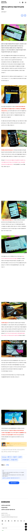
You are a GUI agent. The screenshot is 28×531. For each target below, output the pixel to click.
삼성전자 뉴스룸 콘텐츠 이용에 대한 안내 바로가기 (10, 478)
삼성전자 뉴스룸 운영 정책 (5, 505)
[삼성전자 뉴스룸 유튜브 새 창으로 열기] (2, 521)
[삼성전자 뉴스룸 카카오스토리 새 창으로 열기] (15, 521)
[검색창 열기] (20, 2)
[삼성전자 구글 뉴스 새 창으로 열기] (2, 524)
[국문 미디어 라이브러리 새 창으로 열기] (21, 521)
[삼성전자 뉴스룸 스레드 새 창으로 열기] (18, 521)
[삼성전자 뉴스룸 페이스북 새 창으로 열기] (9, 521)
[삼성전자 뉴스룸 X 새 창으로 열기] (12, 521)
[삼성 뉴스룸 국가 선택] (22, 2)
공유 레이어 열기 (25, 15)
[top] (26, 529)
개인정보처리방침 (4, 507)
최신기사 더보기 (13, 482)
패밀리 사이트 (4, 528)
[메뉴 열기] (25, 2)
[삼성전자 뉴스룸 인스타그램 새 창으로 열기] (5, 521)
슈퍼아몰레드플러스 (6, 459)
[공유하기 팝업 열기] (26, 527)
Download (22, 15)
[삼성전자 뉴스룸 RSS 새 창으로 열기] (24, 521)
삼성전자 (20, 457)
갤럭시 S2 (10, 457)
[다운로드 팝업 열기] (26, 524)
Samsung (4, 457)
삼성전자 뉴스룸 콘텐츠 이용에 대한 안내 (8, 509)
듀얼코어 (15, 457)
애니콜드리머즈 (14, 459)
